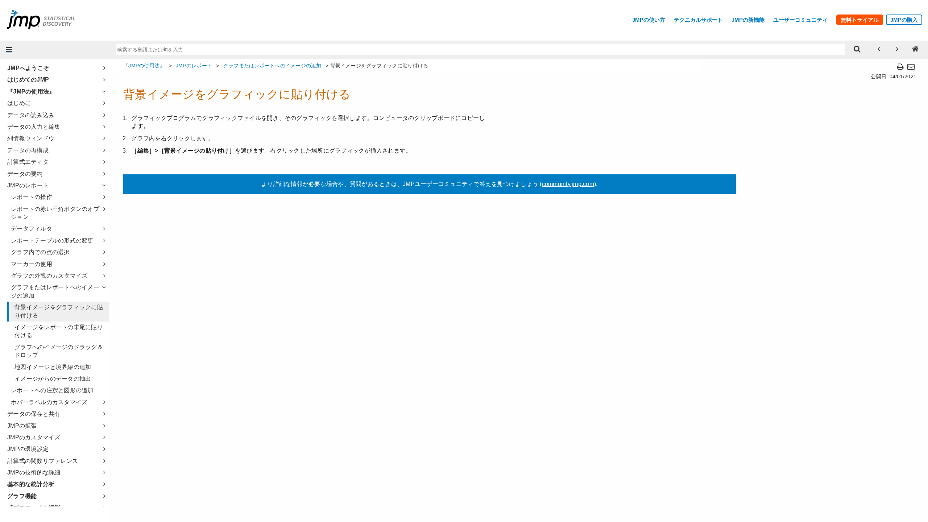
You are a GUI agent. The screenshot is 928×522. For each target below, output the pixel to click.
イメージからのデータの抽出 (52, 379)
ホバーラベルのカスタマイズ (49, 402)
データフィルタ (31, 228)
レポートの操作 (31, 197)
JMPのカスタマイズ (34, 437)
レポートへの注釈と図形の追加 (52, 390)
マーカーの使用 (31, 264)
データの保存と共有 (33, 414)
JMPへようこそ (28, 68)
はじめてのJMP (28, 79)
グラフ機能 (22, 496)
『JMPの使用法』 (31, 91)
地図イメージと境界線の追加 (52, 367)
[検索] (857, 50)
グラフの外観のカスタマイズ (49, 276)
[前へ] (879, 50)
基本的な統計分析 (30, 484)
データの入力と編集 (33, 127)
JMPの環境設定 (28, 449)
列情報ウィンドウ (30, 138)
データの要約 (25, 174)
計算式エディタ (28, 162)
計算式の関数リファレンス (42, 461)
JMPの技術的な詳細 (34, 472)
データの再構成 (28, 150)
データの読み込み (30, 115)
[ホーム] (915, 50)
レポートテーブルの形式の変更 (52, 240)
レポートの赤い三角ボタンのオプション (55, 213)
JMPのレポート (28, 185)
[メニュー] (9, 50)
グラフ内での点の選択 (40, 252)
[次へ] (897, 50)
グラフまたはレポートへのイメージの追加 (55, 291)
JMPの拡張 (22, 426)
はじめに (19, 103)
